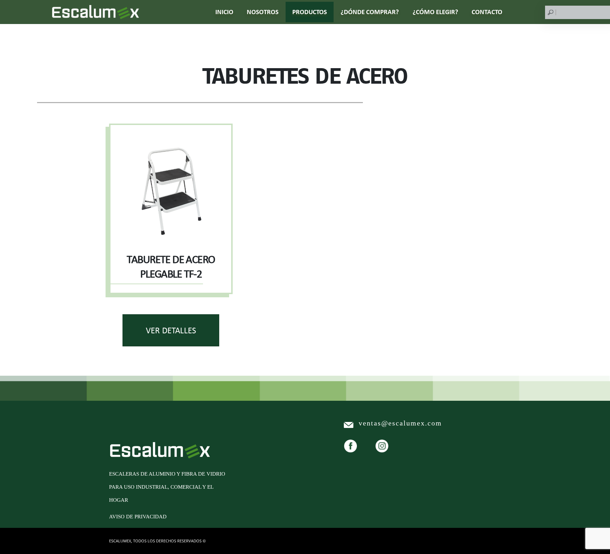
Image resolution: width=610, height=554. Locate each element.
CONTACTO (487, 12)
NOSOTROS (263, 12)
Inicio (224, 12)
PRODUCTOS (309, 12)
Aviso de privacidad (138, 516)
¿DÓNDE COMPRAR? (370, 12)
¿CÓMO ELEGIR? (435, 12)
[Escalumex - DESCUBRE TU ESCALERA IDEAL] (95, 12)
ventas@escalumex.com (400, 423)
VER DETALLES (171, 330)
